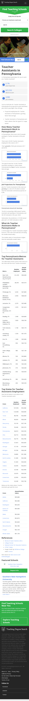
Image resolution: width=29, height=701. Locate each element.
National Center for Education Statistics (16, 545)
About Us (4, 671)
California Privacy (6, 673)
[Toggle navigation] (25, 3)
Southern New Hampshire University (14, 577)
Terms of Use (5, 680)
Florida (4, 427)
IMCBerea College (19, 549)
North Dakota (6, 522)
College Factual (9, 543)
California (5, 408)
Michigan (5, 450)
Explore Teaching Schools (11, 621)
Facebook (5, 686)
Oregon (5, 529)
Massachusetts (7, 439)
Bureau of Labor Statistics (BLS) (13, 541)
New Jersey (6, 423)
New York (5, 412)
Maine (4, 514)
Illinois (4, 419)
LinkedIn (4, 690)
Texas (4, 415)
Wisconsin (5, 473)
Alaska (4, 497)
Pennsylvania (6, 431)
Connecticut (6, 477)
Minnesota (5, 454)
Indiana (5, 466)
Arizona (5, 469)
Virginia (5, 462)
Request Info (14, 570)
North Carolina (6, 458)
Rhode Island (6, 533)
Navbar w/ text (9, 3)
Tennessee (6, 481)
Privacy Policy (15, 671)
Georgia (5, 446)
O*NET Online (9, 547)
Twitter (4, 694)
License (10, 551)
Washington (6, 442)
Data (9, 671)
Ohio (4, 435)
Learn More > (6, 594)
